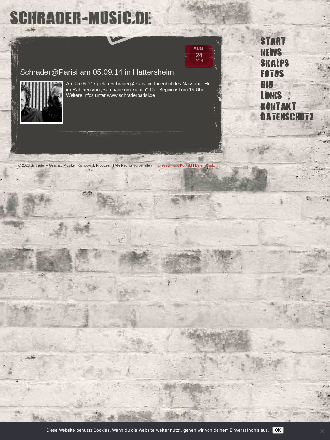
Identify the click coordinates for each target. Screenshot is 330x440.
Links (271, 95)
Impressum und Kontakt (173, 165)
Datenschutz (287, 117)
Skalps (275, 63)
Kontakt (278, 106)
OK (278, 430)
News (271, 52)
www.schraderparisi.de (131, 95)
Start (273, 41)
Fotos (272, 74)
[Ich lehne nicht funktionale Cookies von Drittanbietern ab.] (322, 431)
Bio (267, 84)
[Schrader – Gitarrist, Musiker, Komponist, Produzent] (81, 18)
